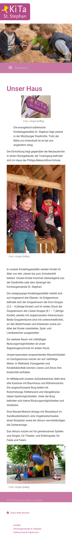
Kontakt (17, 525)
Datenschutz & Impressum (26, 532)
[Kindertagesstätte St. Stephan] (15, 11)
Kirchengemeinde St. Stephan (27, 529)
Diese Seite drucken (19, 512)
